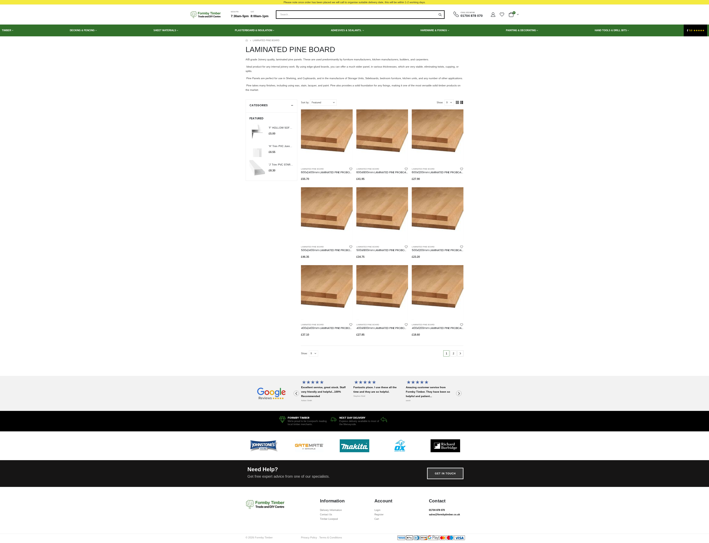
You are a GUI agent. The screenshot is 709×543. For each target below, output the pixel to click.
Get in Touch (445, 473)
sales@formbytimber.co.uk (444, 514)
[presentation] (296, 393)
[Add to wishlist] (351, 168)
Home (247, 40)
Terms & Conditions (330, 537)
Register (378, 514)
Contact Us (326, 514)
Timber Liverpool (329, 519)
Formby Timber (264, 537)
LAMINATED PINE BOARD (312, 169)
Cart (376, 519)
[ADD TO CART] (346, 115)
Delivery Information (331, 510)
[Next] (460, 353)
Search (440, 14)
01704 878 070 (437, 510)
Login (377, 510)
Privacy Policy (309, 537)
